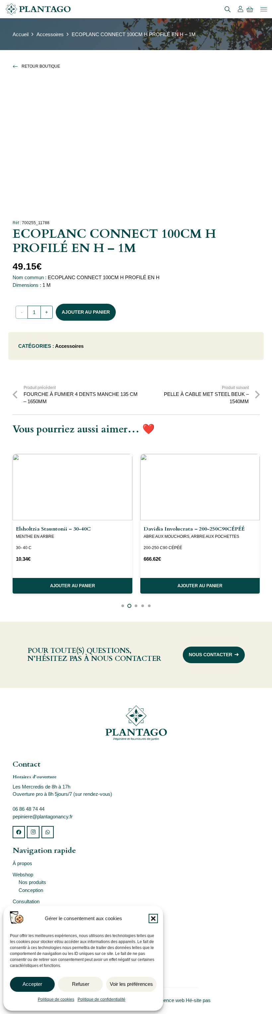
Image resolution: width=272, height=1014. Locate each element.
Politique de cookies (56, 999)
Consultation (26, 901)
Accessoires (50, 34)
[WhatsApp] (47, 832)
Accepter (32, 984)
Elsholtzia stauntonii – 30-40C (53, 529)
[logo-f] (136, 722)
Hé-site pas (199, 1000)
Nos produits (32, 882)
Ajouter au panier (86, 312)
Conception (31, 890)
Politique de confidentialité (101, 999)
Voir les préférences (131, 984)
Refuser (80, 984)
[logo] (38, 9)
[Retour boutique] (17, 66)
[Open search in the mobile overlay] (227, 9)
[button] (153, 918)
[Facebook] (19, 832)
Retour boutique (41, 66)
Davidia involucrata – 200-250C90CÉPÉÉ (194, 529)
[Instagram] (33, 832)
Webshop (23, 874)
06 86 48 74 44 (28, 809)
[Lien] (240, 9)
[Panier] (249, 9)
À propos (22, 863)
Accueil (21, 34)
